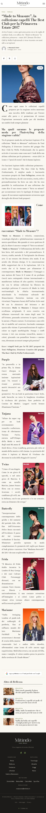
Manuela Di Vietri (14, 48)
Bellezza (10, 12)
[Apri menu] (44, 3)
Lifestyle (12, 771)
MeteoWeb (19, 781)
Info (16, 802)
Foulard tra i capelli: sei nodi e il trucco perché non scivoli (29, 701)
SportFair (36, 781)
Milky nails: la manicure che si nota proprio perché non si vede (29, 711)
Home (3, 12)
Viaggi (34, 767)
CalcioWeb (28, 781)
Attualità (34, 764)
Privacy (29, 802)
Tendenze (12, 767)
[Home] (23, 4)
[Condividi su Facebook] (4, 58)
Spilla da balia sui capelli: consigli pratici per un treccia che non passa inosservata (28, 722)
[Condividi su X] (9, 58)
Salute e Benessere (12, 774)
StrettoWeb (10, 781)
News (34, 771)
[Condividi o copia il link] (15, 58)
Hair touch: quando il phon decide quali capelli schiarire (28, 691)
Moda (12, 761)
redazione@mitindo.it (23, 789)
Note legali (22, 802)
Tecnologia (34, 761)
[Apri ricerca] (1, 3)
